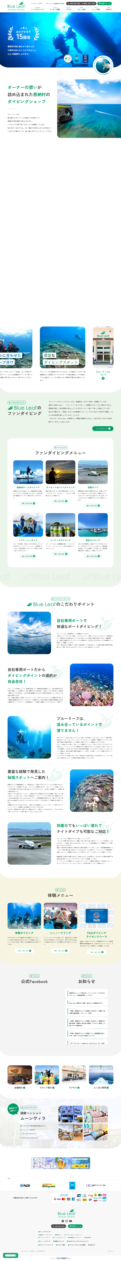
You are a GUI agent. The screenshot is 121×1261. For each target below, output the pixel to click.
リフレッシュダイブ (45, 1237)
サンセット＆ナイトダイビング (74, 1235)
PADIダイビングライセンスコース (78, 1241)
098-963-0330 (59, 1226)
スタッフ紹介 (61, 1245)
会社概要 (32, 1251)
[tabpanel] (60, 39)
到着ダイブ (59, 1235)
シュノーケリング (45, 1241)
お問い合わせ (24, 1251)
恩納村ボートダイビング (46, 1235)
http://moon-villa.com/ (29, 1138)
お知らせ (92, 1245)
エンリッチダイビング (59, 1237)
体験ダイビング (59, 1241)
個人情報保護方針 (40, 1251)
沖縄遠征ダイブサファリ (75, 1237)
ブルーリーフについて (46, 1245)
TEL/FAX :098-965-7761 (29, 1134)
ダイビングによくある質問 (77, 1245)
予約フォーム (105, 3)
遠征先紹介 (88, 1237)
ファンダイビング (102, 428)
